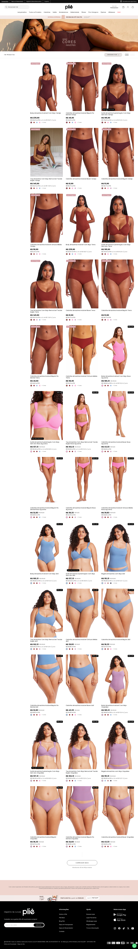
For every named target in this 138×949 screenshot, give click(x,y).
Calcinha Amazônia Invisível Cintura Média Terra (81, 377)
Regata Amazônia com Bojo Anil (113, 574)
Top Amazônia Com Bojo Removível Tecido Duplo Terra (46, 311)
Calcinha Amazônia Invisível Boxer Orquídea (117, 837)
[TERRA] (34, 122)
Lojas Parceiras (91, 918)
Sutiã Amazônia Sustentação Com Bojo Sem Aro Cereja (115, 114)
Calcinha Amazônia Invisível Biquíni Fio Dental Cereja (80, 114)
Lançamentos (22, 12)
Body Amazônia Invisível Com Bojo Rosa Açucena (116, 377)
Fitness (84, 12)
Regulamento (90, 925)
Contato (61, 931)
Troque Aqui (5, 1)
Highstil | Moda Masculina (33, 1)
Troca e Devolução (92, 928)
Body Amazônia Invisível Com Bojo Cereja (45, 113)
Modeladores (63, 12)
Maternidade (75, 12)
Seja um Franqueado (66, 925)
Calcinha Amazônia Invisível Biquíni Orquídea (43, 838)
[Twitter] (128, 928)
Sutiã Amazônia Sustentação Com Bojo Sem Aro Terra (115, 245)
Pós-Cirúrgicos (93, 12)
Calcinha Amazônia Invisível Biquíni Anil (115, 640)
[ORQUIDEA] (37, 188)
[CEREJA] (31, 122)
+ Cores (44, 122)
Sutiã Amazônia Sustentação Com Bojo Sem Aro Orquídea (44, 772)
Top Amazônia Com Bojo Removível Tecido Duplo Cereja (46, 179)
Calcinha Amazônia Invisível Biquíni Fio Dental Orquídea (80, 838)
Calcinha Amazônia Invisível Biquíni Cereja (117, 179)
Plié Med (62, 918)
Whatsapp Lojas (91, 921)
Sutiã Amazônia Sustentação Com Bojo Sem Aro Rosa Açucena (44, 443)
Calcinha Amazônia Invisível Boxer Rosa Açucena (115, 443)
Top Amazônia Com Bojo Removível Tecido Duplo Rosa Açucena (82, 443)
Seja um (114, 7)
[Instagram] (115, 928)
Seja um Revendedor (17, 1)
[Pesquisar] (6, 7)
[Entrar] (128, 7)
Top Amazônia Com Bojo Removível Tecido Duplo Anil (46, 640)
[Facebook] (119, 928)
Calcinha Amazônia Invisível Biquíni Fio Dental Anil (44, 706)
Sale (119, 12)
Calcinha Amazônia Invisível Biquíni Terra (116, 310)
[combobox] (18, 7)
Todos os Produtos (35, 12)
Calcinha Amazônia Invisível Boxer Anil (80, 705)
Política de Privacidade (10, 944)
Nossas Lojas (90, 914)
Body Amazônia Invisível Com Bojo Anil (44, 574)
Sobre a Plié (63, 914)
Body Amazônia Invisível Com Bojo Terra (80, 245)
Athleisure (111, 12)
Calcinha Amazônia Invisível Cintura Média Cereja (46, 245)
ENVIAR (38, 925)
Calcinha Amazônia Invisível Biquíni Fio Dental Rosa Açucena (44, 508)
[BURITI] (108, 583)
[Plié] (19, 912)
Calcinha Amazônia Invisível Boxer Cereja (81, 179)
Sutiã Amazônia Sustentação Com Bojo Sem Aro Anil (80, 574)
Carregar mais (82, 863)
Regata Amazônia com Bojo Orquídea (115, 771)
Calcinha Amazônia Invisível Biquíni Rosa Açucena (81, 508)
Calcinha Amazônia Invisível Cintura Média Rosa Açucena (117, 508)
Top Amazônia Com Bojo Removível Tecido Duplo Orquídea (82, 772)
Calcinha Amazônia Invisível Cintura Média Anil (81, 640)
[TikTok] (124, 928)
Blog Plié (62, 921)
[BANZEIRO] (111, 583)
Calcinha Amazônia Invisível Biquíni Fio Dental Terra (44, 377)
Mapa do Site (21, 944)
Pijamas (103, 12)
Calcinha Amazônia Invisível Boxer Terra (80, 310)
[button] (133, 7)
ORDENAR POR (112, 54)
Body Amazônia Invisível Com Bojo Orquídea (114, 706)
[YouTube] (132, 928)
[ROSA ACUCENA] (40, 122)
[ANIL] (37, 122)
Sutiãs (55, 12)
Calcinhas (47, 12)
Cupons (46, 1)
